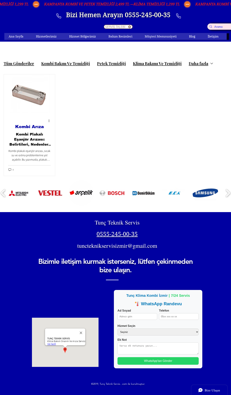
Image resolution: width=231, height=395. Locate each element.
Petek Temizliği (111, 63)
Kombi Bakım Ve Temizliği (65, 63)
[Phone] (178, 15)
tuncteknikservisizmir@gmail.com (117, 245)
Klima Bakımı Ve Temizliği (157, 63)
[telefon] (58, 15)
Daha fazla (198, 63)
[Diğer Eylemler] (50, 121)
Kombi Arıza (29, 126)
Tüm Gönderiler (19, 63)
